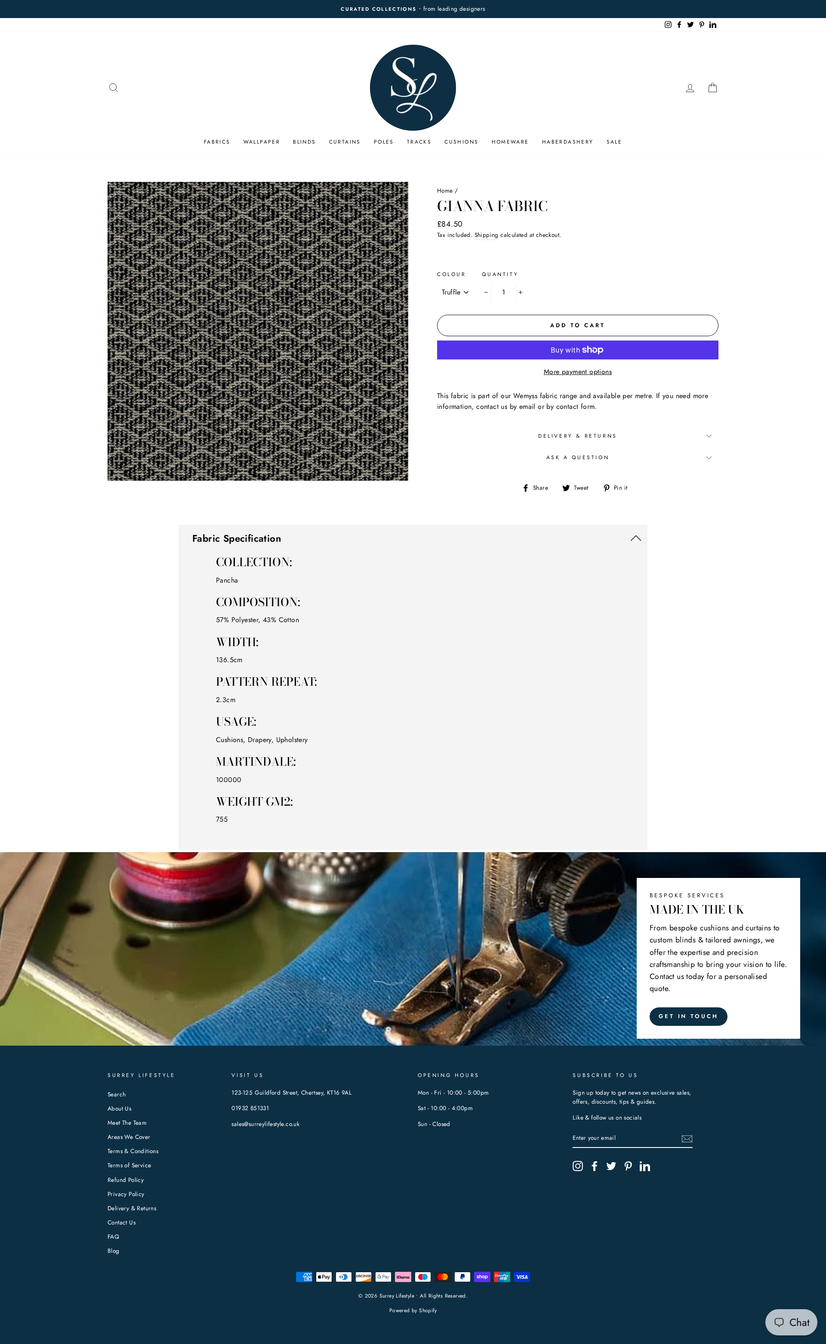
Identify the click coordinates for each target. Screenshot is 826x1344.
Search (117, 1094)
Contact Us (122, 1222)
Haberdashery (568, 142)
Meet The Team (127, 1122)
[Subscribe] (687, 1138)
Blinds (304, 142)
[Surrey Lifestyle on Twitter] (611, 1166)
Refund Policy (126, 1179)
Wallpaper (261, 142)
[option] (413, 9)
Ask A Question (577, 457)
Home (445, 190)
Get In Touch (688, 1016)
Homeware (510, 142)
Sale (615, 142)
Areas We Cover (129, 1136)
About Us (119, 1108)
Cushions (461, 142)
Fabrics (217, 142)
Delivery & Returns (577, 436)
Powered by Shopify (413, 1310)
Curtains (345, 142)
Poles (384, 142)
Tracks (419, 142)
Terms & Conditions (133, 1151)
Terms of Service (129, 1165)
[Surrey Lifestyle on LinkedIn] (645, 1166)
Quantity (500, 274)
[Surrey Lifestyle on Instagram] (578, 1166)
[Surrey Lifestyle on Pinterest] (628, 1166)
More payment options (578, 372)
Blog (114, 1250)
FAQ (113, 1236)
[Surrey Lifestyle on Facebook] (594, 1166)
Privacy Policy (126, 1194)
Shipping (487, 234)
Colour (451, 274)
